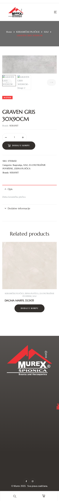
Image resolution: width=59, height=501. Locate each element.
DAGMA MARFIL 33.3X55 (19, 300)
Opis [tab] (10, 189)
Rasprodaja (17, 165)
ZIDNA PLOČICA (22, 168)
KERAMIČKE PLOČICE (28, 32)
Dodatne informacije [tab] (19, 208)
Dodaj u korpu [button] (29, 308)
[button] (8, 284)
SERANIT (13, 126)
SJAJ (46, 32)
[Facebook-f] (26, 481)
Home (9, 32)
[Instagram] (33, 481)
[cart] (43, 496)
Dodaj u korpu (21, 146)
